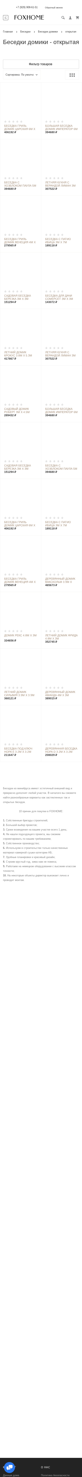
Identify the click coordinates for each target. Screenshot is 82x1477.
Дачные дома (11, 1475)
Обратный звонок (54, 7)
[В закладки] (36, 86)
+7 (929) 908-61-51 (27, 7)
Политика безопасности (55, 1475)
